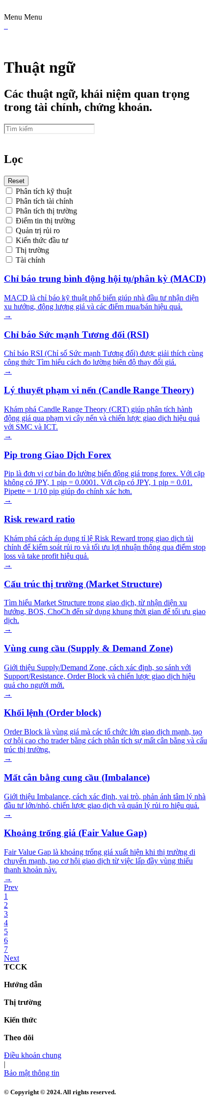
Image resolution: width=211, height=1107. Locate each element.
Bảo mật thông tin (31, 1073)
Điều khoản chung (32, 1055)
